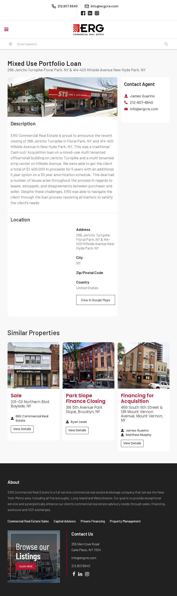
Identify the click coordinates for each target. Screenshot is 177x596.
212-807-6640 (141, 102)
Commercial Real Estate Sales (28, 521)
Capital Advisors (65, 521)
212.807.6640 (80, 566)
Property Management (125, 521)
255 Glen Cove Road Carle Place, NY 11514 (86, 547)
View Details (22, 429)
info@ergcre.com (144, 108)
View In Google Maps (95, 300)
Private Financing (93, 521)
